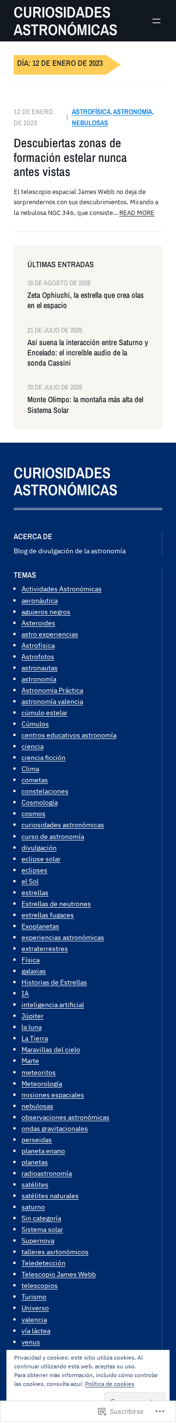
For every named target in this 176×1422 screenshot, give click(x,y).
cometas (35, 779)
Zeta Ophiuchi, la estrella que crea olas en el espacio (85, 300)
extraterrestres (45, 948)
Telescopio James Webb (59, 1274)
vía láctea (36, 1330)
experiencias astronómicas (63, 937)
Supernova (38, 1240)
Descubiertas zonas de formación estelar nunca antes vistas (70, 157)
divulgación (39, 847)
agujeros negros (46, 611)
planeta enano (43, 1150)
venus (31, 1341)
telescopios (40, 1285)
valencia (34, 1319)
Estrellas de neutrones (56, 903)
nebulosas (90, 122)
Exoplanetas (40, 926)
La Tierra (35, 1038)
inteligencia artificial (53, 1004)
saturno (33, 1206)
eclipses (34, 870)
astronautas (40, 667)
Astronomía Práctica (52, 690)
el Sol (30, 881)
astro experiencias (50, 634)
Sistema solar (42, 1229)
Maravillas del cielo (51, 1049)
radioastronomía (47, 1173)
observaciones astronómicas (66, 1117)
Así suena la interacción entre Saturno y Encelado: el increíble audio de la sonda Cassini (87, 352)
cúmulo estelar (44, 712)
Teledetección (44, 1262)
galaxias (34, 970)
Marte (30, 1060)
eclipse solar (41, 858)
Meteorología (42, 1083)
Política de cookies (109, 1383)
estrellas (35, 892)
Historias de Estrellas (54, 982)
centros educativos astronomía (69, 735)
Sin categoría (41, 1218)
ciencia (33, 746)
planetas (35, 1162)
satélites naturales (50, 1195)
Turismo (34, 1296)
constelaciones (45, 791)
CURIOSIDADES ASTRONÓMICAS (65, 20)
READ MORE (136, 212)
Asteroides (38, 622)
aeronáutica (40, 600)
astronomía (132, 111)
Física (31, 959)
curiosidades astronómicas (63, 824)
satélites (35, 1184)
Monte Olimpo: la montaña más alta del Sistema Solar (85, 404)
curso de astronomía (53, 836)
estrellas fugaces (48, 914)
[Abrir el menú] (156, 21)
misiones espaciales (53, 1094)
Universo (35, 1307)
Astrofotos (38, 656)
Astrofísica (91, 111)
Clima (30, 768)
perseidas (37, 1139)
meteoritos (39, 1072)
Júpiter (33, 1015)
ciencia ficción (44, 757)
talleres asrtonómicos (55, 1251)
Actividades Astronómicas (62, 588)
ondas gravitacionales (55, 1128)
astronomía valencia (52, 701)
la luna (32, 1027)
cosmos (33, 813)
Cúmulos (35, 723)
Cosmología (40, 802)
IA (25, 993)
